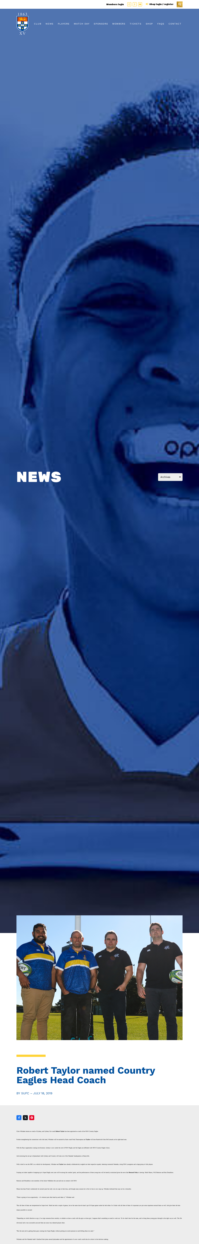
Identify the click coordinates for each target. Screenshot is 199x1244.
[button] (180, 4)
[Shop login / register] (147, 4)
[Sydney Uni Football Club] (22, 24)
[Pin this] (31, 1117)
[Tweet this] (25, 1117)
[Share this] (18, 1117)
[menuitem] (37, 23)
